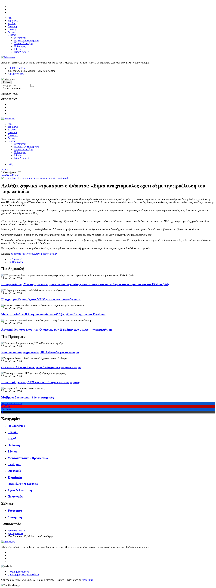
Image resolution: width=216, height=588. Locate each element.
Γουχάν (53, 253)
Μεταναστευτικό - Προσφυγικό (28, 458)
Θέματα (11, 34)
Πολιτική (12, 26)
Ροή (10, 17)
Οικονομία (13, 29)
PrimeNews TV (22, 52)
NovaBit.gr (87, 580)
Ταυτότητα (15, 510)
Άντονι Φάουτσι (41, 253)
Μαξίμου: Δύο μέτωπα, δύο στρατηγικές (27, 397)
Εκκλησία (14, 464)
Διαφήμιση (15, 517)
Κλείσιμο (6, 82)
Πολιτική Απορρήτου (18, 571)
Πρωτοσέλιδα (16, 425)
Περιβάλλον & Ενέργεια (26, 40)
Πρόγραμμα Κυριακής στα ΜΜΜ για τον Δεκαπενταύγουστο (40, 299)
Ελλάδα (11, 23)
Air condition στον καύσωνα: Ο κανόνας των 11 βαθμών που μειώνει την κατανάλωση (56, 329)
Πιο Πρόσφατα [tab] (15, 262)
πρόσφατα (16, 253)
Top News (13, 20)
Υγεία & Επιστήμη (23, 43)
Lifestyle (18, 49)
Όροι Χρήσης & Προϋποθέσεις (23, 574)
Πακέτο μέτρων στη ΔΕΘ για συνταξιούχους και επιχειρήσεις (40, 382)
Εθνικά (12, 451)
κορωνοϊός (27, 253)
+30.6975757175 (16, 68)
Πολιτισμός (20, 46)
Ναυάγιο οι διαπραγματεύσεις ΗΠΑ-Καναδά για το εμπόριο (40, 352)
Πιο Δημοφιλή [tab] (15, 259)
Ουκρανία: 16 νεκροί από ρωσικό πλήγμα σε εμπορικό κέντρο (41, 367)
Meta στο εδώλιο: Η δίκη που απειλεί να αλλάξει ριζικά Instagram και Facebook (53, 314)
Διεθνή (11, 32)
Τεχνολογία (19, 37)
